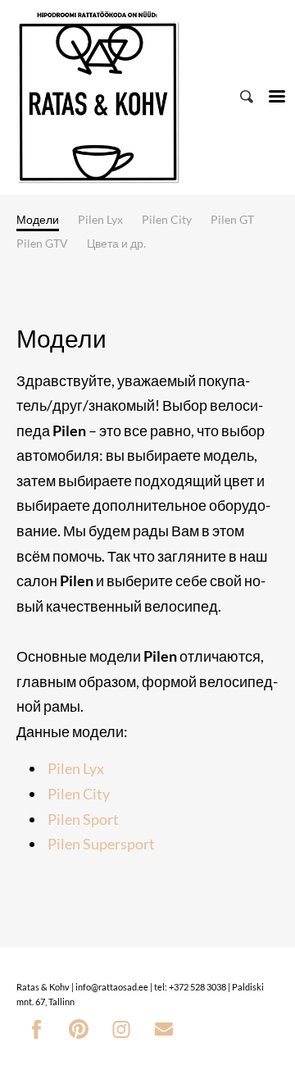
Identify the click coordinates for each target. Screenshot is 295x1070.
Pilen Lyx (100, 219)
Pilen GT (232, 219)
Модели (37, 219)
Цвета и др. (116, 243)
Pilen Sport (83, 819)
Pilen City (167, 219)
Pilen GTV (42, 243)
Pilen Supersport (101, 844)
